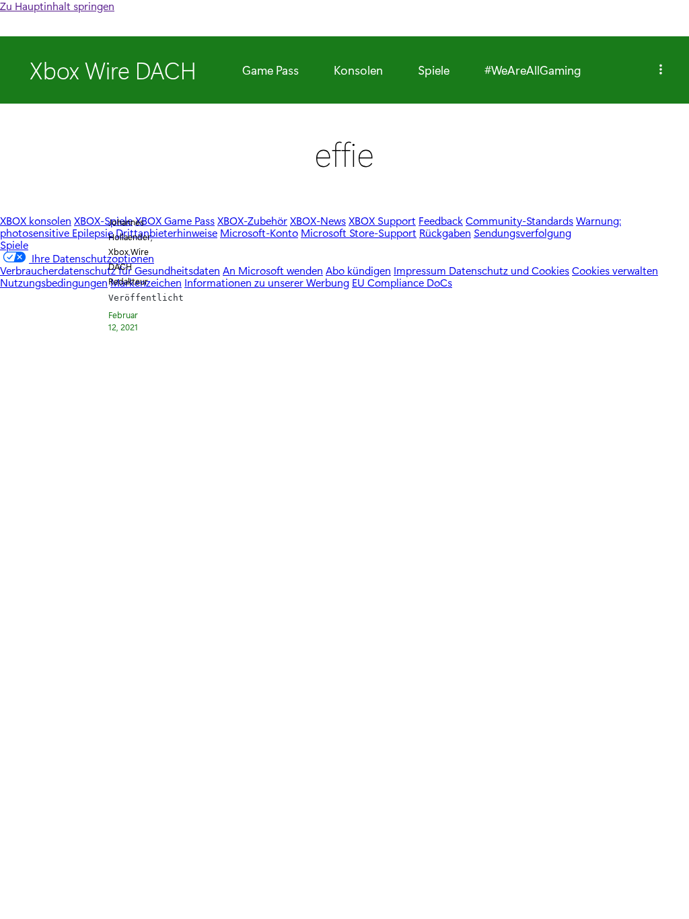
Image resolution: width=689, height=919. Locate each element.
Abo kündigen (358, 270)
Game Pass (270, 70)
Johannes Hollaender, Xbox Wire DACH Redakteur (130, 251)
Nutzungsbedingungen (54, 282)
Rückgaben (445, 232)
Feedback (441, 220)
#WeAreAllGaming (532, 70)
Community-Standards (519, 220)
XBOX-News (318, 220)
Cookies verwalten (615, 270)
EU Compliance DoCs (402, 282)
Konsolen (358, 70)
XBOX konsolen (35, 220)
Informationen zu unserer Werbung (266, 282)
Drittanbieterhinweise (166, 232)
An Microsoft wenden (273, 270)
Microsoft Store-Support (358, 232)
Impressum (421, 270)
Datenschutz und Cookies (509, 270)
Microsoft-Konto (259, 232)
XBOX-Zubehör (252, 220)
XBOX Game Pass (175, 220)
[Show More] (661, 69)
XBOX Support (382, 220)
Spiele (433, 70)
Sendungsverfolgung (522, 232)
